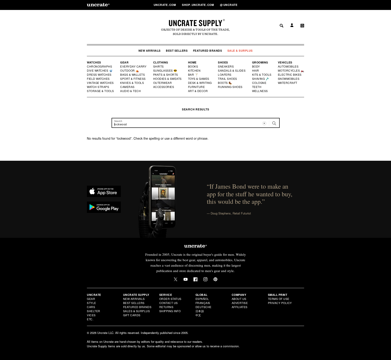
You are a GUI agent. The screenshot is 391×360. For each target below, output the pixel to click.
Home (192, 62)
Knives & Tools (132, 83)
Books (193, 66)
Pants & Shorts (166, 75)
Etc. (90, 319)
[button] (302, 5)
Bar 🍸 (193, 75)
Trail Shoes (227, 79)
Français (203, 303)
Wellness (260, 91)
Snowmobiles (289, 79)
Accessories (163, 87)
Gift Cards (132, 315)
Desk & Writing (200, 83)
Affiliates (240, 307)
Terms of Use (278, 299)
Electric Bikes (290, 75)
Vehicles (285, 62)
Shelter (93, 311)
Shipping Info (170, 311)
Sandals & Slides (232, 70)
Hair (255, 70)
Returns (166, 307)
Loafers (225, 75)
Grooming (260, 62)
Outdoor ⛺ (129, 70)
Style (91, 303)
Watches (94, 62)
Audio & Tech (130, 91)
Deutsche (204, 307)
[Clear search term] (264, 123)
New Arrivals (149, 50)
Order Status (170, 299)
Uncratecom (165, 5)
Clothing (160, 62)
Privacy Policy (280, 303)
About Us (239, 299)
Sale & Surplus (240, 50)
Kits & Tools (262, 75)
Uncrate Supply (195, 22)
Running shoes (230, 87)
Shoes (223, 62)
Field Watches (98, 79)
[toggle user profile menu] (291, 4)
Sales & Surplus (136, 311)
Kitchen (194, 70)
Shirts (158, 66)
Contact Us (168, 303)
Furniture (196, 87)
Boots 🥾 (225, 83)
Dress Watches (99, 75)
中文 (198, 315)
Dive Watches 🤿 (100, 70)
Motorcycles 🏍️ (291, 70)
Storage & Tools (100, 91)
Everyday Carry (133, 66)
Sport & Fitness (133, 79)
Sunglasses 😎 (165, 70)
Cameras (127, 87)
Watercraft (288, 83)
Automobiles (288, 66)
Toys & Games (199, 79)
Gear (124, 62)
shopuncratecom (198, 5)
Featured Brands (207, 50)
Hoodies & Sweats (167, 79)
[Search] (274, 123)
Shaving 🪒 (260, 79)
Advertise (240, 303)
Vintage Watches (100, 83)
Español (202, 299)
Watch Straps (98, 87)
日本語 (200, 311)
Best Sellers (177, 50)
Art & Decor (198, 91)
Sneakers (226, 66)
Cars (91, 307)
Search (280, 5)
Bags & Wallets (133, 75)
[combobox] (195, 122)
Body (256, 66)
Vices (91, 315)
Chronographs (99, 66)
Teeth (257, 87)
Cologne (259, 83)
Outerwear (162, 83)
